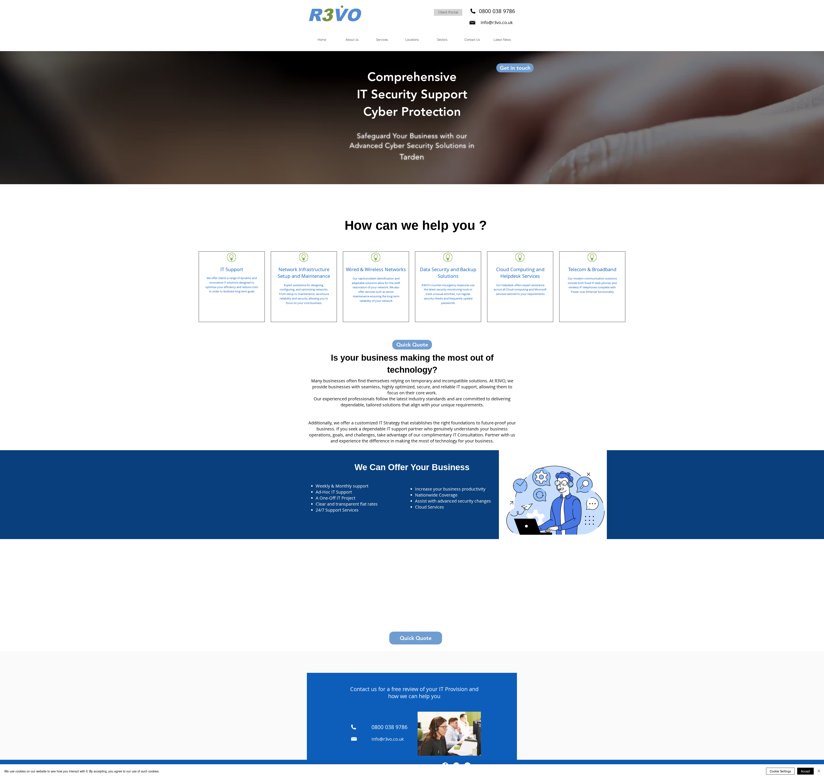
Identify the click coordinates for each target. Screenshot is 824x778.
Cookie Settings (780, 771)
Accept (805, 771)
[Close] (818, 771)
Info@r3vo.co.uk (387, 739)
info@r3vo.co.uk (497, 22)
